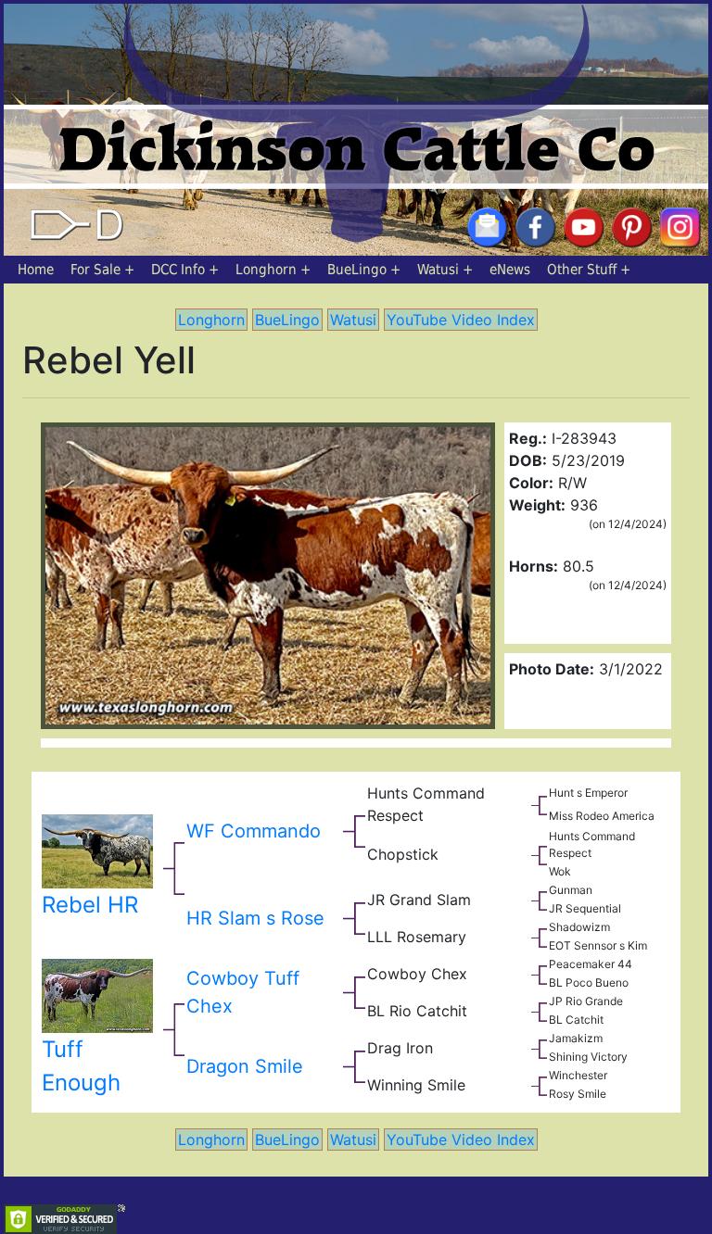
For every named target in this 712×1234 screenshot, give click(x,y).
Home (36, 269)
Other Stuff (582, 269)
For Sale (95, 269)
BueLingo (357, 269)
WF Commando (253, 831)
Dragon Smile (244, 1066)
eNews (510, 269)
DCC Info (178, 269)
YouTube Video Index (461, 319)
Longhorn (266, 269)
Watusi (438, 269)
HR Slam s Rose (255, 918)
